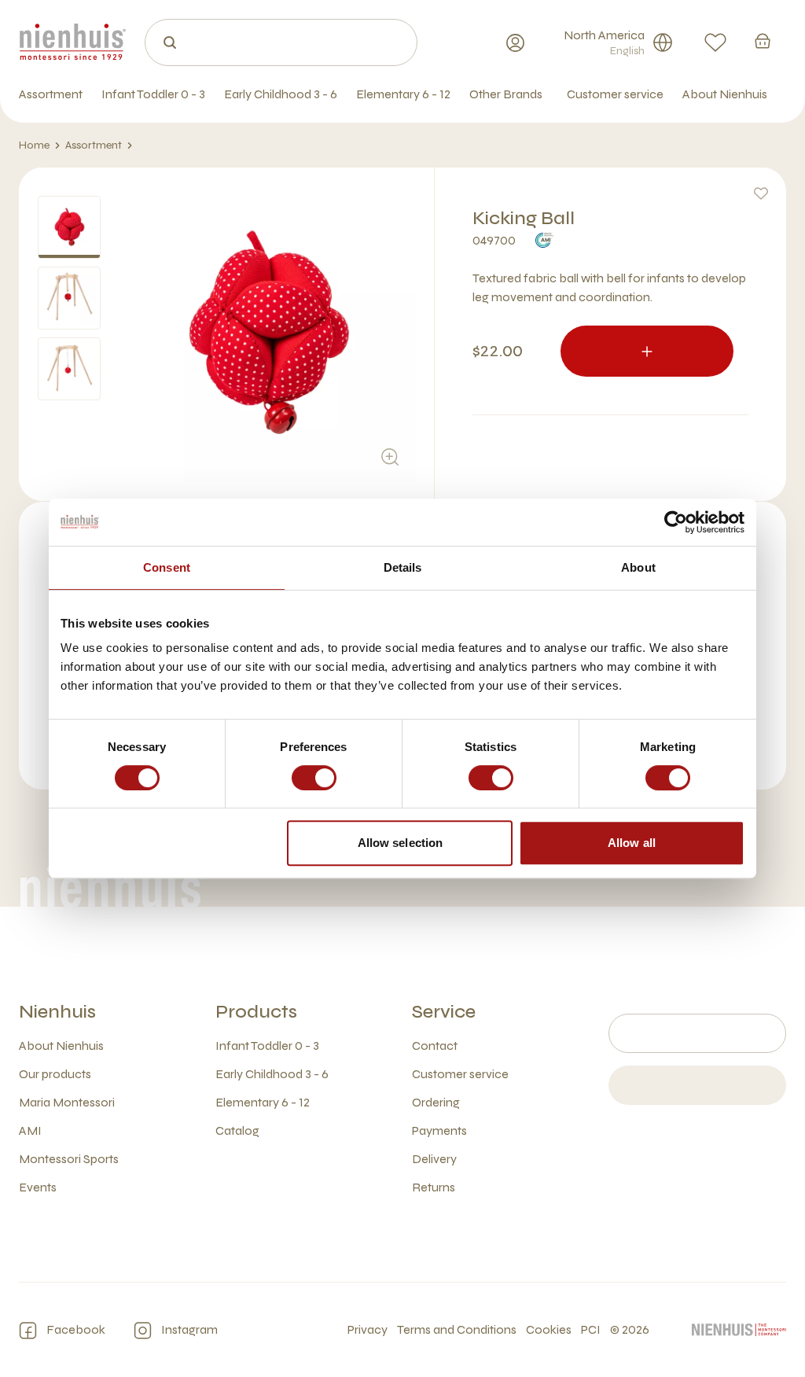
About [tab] (638, 567)
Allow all (632, 842)
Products (256, 1011)
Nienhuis (57, 1011)
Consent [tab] (166, 567)
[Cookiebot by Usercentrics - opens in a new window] (675, 522)
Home (34, 145)
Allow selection (400, 842)
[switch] (314, 777)
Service (444, 1011)
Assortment (93, 145)
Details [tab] (403, 567)
